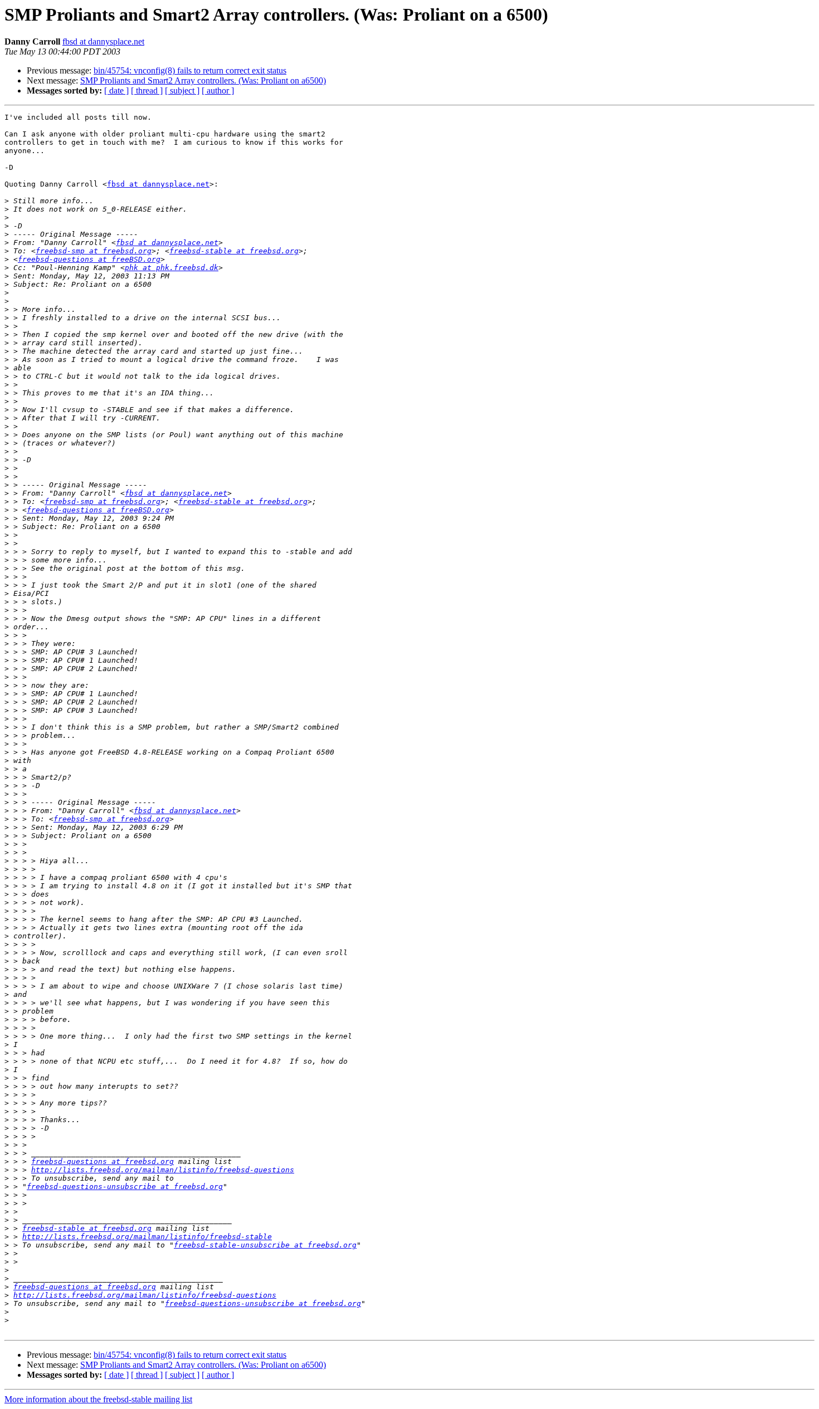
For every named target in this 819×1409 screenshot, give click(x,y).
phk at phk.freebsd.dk (171, 267)
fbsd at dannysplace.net (103, 41)
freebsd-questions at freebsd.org (102, 1161)
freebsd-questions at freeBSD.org (89, 259)
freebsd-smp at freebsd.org (94, 251)
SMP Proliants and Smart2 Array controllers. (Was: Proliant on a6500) (203, 80)
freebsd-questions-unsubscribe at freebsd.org (125, 1186)
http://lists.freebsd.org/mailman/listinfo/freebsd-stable (147, 1236)
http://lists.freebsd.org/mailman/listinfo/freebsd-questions (162, 1170)
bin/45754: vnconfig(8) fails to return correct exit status (190, 70)
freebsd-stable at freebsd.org (234, 251)
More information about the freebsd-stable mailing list (98, 1399)
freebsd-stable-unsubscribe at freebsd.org (265, 1245)
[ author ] (218, 90)
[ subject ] (182, 90)
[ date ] (116, 90)
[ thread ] (147, 90)
